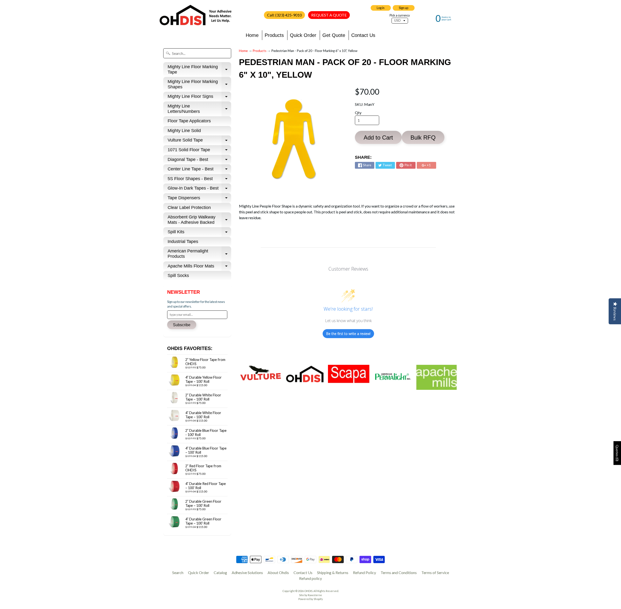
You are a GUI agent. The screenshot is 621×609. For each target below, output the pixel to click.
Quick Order (303, 35)
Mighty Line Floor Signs (199, 97)
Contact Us (363, 35)
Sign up (403, 8)
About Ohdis (278, 572)
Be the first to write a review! (348, 333)
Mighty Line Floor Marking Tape (199, 69)
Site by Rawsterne (310, 595)
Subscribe (181, 325)
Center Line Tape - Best (199, 170)
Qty (358, 112)
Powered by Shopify (310, 599)
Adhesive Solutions (247, 572)
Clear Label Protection (189, 207)
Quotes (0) (617, 453)
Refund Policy (364, 572)
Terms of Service (435, 572)
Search (177, 572)
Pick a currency (400, 15)
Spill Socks (178, 275)
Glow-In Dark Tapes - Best (199, 189)
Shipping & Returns (332, 572)
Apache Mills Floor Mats (199, 267)
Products (274, 35)
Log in (380, 8)
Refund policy (310, 578)
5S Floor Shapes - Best (199, 180)
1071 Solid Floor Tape (199, 151)
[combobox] (197, 53)
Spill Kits (199, 233)
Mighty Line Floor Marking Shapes (199, 84)
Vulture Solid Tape (199, 141)
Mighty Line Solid (184, 130)
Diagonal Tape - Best (199, 161)
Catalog (220, 572)
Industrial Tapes (183, 241)
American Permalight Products (199, 254)
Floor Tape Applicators (189, 120)
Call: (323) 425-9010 (284, 15)
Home (252, 35)
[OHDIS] (195, 15)
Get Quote (333, 35)
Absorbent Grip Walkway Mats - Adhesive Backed (199, 220)
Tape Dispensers (199, 199)
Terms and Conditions (399, 572)
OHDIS (308, 590)
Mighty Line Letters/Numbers (199, 109)
